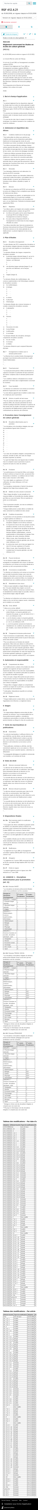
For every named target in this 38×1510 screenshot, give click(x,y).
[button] (2, 1504)
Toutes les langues (11, 34)
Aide (20, 1500)
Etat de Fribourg (6, 1500)
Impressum (15, 1500)
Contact (25, 1500)
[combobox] (19, 18)
